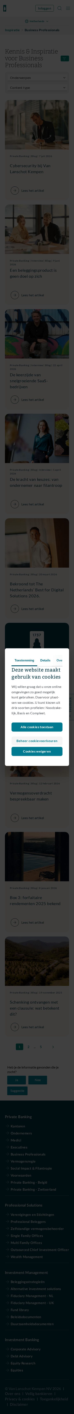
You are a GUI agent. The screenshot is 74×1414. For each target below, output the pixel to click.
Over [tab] (60, 660)
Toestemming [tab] (24, 660)
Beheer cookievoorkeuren (36, 741)
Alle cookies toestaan (37, 727)
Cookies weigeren (37, 751)
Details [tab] (45, 660)
